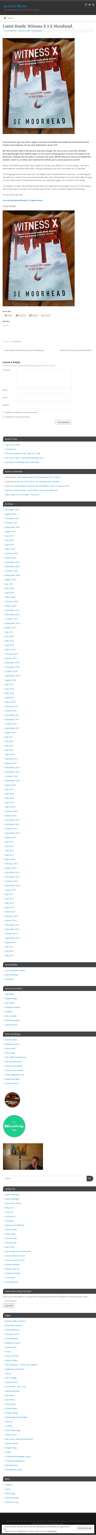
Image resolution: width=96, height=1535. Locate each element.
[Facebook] (86, 5)
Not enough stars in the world (18, 1251)
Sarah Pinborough (12, 1430)
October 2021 (11, 522)
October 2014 (11, 881)
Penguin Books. (11, 1413)
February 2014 (11, 916)
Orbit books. (10, 1404)
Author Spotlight (12, 1199)
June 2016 (9, 793)
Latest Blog (10, 1234)
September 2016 (12, 780)
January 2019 (10, 658)
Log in (7, 1489)
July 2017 (9, 737)
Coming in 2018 (11, 1334)
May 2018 (9, 693)
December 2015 (12, 820)
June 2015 (9, 846)
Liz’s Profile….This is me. (29, 494)
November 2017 (12, 719)
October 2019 (11, 619)
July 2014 (9, 894)
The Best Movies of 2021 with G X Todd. (22, 453)
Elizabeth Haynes (12, 1007)
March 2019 (10, 649)
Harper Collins (11, 1360)
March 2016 (10, 807)
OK (89, 1178)
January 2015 (10, 868)
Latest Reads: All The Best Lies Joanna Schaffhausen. (24, 350)
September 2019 (12, 623)
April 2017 (9, 750)
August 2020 (10, 579)
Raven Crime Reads (13, 1066)
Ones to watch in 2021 (15, 1260)
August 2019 (10, 627)
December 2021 (12, 518)
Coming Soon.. (11, 449)
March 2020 (10, 597)
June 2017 (9, 741)
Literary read (10, 1242)
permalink (17, 341)
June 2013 (9, 951)
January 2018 (10, 710)
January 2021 (10, 557)
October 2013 (11, 933)
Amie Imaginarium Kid (14, 1074)
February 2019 (11, 654)
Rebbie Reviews (12, 1044)
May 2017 (9, 745)
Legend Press (11, 1382)
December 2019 (12, 610)
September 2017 (12, 728)
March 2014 (10, 911)
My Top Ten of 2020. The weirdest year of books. (38, 481)
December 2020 (12, 562)
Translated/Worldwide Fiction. (18, 1456)
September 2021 (12, 527)
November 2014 (12, 876)
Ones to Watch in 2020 (15, 1255)
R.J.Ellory (8, 1011)
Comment (6, 370)
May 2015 (9, 850)
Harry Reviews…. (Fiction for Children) (21, 1364)
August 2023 (10, 514)
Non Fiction (10, 1247)
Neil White (9, 994)
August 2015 (10, 837)
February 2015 (11, 863)
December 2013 (12, 925)
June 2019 (9, 636)
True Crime (10, 1277)
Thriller (8, 1452)
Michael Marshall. (12, 1391)
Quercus (8, 1421)
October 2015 (11, 828)
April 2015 (9, 855)
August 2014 (10, 890)
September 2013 (12, 938)
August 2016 (10, 785)
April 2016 (9, 802)
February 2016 (11, 811)
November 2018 (12, 667)
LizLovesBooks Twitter (15, 970)
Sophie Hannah (11, 1443)
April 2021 (9, 544)
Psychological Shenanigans (16, 1417)
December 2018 (12, 662)
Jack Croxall (10, 1053)
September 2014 (12, 885)
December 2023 (12, 509)
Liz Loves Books (15, 6)
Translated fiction (12, 1273)
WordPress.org (11, 1502)
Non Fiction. (10, 1399)
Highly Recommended (14, 1369)
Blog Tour (9, 1207)
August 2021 (10, 531)
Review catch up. (12, 1269)
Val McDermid (11, 1024)
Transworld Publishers (15, 1461)
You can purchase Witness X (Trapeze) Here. (23, 200)
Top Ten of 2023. (12, 444)
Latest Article (11, 1229)
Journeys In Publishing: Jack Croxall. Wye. (22, 462)
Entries (10, 1493)
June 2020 (9, 588)
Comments (11, 1497)
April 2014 (9, 907)
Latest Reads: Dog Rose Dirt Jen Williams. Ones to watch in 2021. (42, 486)
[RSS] (93, 5)
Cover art (9, 1212)
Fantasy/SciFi (10, 1347)
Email (5, 397)
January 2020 (10, 605)
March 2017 (10, 754)
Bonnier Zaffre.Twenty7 (15, 1321)
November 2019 (12, 614)
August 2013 (10, 942)
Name (5, 390)
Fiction (8, 1351)
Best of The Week (13, 1203)
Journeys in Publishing (14, 1225)
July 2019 (9, 632)
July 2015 (9, 841)
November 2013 (12, 929)
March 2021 (10, 549)
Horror (8, 1373)
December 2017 (12, 715)
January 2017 (10, 763)
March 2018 (10, 702)
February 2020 (11, 601)
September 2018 (12, 675)
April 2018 (9, 697)
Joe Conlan (9, 1003)
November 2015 (12, 824)
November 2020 (12, 566)
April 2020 (9, 592)
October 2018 (11, 671)
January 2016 (10, 815)
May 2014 (9, 903)
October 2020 (11, 571)
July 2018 (9, 684)
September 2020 (12, 575)
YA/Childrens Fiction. (13, 1469)
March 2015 (10, 859)
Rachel (8, 486)
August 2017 (10, 732)
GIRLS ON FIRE (11, 1356)
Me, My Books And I (13, 1061)
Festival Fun (10, 1216)
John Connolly (10, 1016)
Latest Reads (37, 31)
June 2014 (9, 898)
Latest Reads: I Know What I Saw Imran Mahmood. (36, 490)
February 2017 (11, 758)
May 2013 (9, 955)
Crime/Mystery (11, 1338)
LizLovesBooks (11, 31)
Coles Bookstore (12, 1329)
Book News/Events (13, 1325)
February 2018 (11, 706)
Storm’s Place (11, 1039)
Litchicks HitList (12, 1083)
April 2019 (9, 645)
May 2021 (9, 540)
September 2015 (12, 833)
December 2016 (12, 767)
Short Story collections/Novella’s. (19, 1439)
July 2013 (9, 946)
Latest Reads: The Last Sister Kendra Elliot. (76, 350)
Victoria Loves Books (14, 1070)
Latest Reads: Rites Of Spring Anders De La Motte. (39, 477)
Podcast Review (12, 1264)
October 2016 (11, 776)
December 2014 (12, 872)
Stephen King (11, 998)
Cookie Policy (52, 1531)
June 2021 (9, 536)
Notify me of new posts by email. (18, 417)
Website (6, 405)
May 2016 (9, 798)
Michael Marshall (12, 1020)
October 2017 (11, 723)
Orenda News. (11, 1408)
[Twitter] (89, 5)
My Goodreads (11, 974)
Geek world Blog (12, 1079)
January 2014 (10, 920)
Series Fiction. (11, 1434)
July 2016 (9, 789)
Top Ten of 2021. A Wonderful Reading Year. (24, 458)
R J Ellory (9, 1426)
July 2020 (9, 584)
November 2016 (12, 772)
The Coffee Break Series (15, 1057)
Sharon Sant (10, 1048)
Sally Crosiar (10, 494)
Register (9, 1484)
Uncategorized (11, 1282)
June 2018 (9, 689)
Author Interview (12, 1194)
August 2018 (10, 680)
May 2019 (9, 640)
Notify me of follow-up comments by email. (21, 412)
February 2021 (11, 553)
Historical (9, 1220)
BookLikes (9, 979)
